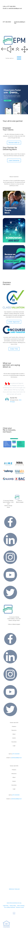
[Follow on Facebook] (8, 75)
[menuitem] (10, 58)
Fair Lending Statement (9, 907)
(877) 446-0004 (15, 753)
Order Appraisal (14, 322)
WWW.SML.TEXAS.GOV (14, 889)
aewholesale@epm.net (16, 757)
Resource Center (20, 907)
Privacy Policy (13, 905)
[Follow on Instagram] (11, 75)
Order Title (14, 349)
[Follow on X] (20, 75)
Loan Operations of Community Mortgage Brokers (14, 401)
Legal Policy (5, 905)
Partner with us (14, 143)
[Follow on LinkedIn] (14, 75)
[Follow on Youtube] (17, 75)
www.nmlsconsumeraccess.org (14, 903)
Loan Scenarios (14, 160)
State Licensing (20, 905)
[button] (1, 99)
